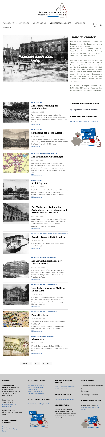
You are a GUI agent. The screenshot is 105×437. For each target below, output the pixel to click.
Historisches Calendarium (36, 385)
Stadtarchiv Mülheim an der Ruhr (65, 399)
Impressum (6, 427)
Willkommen (9, 23)
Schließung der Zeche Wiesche (47, 132)
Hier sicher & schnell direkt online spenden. (84, 121)
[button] (5, 58)
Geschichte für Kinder (35, 391)
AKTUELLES (24, 23)
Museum (65, 233)
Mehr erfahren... (36, 124)
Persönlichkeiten (49, 257)
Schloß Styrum (39, 183)
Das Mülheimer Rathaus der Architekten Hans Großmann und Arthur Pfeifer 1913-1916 (49, 210)
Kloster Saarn (48, 336)
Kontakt (7, 27)
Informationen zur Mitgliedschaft (38, 404)
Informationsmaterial (61, 389)
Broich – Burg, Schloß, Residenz (48, 237)
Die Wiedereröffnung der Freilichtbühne (44, 107)
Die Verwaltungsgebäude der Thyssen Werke (46, 262)
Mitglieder (80, 23)
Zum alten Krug (40, 315)
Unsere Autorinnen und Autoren (65, 387)
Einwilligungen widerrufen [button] (89, 395)
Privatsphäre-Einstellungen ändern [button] (92, 385)
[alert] (88, 110)
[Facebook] (94, 24)
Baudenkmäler (36, 102)
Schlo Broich (39, 23)
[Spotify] (95, 26)
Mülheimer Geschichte (60, 23)
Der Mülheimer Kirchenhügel (47, 156)
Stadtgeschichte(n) (50, 153)
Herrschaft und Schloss (52, 233)
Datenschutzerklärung (9, 429)
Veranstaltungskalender (36, 393)
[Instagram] (96, 24)
